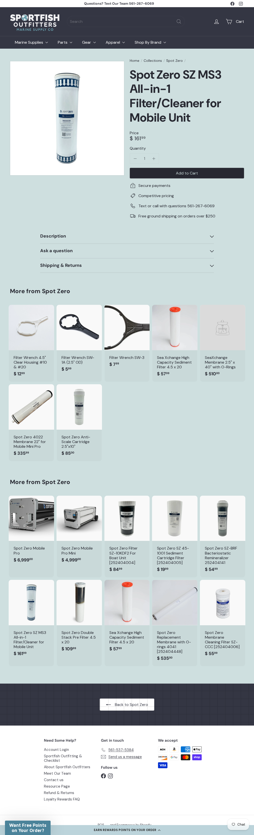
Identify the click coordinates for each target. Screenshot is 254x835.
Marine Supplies (29, 42)
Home (134, 61)
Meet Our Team (57, 773)
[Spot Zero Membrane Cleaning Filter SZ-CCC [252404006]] (222, 620)
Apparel (113, 42)
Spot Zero (174, 61)
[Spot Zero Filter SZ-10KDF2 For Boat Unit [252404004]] (127, 536)
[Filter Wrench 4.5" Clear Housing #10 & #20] (31, 343)
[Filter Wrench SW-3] (127, 338)
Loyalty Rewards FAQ (62, 799)
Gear (87, 42)
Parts (63, 42)
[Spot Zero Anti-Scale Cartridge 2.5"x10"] (79, 422)
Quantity (138, 148)
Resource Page (57, 786)
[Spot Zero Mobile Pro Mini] (79, 532)
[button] (127, 830)
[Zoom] (67, 118)
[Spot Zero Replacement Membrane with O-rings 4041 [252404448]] (174, 623)
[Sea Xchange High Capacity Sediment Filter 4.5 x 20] (174, 343)
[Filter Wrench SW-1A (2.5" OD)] (79, 341)
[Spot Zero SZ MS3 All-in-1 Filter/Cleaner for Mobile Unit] (31, 620)
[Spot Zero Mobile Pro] (31, 532)
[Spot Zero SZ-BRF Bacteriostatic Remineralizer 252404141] (222, 536)
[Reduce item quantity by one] (135, 158)
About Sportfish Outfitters (67, 767)
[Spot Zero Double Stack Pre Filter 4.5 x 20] (79, 618)
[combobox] (126, 21)
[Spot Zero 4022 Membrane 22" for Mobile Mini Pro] (31, 422)
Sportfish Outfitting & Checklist (63, 758)
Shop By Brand (148, 42)
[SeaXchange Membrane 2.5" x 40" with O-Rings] (222, 343)
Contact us (54, 779)
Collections (153, 61)
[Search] (179, 21)
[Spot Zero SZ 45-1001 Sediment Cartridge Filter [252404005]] (174, 536)
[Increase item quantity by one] (153, 158)
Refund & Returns (59, 792)
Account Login (56, 749)
